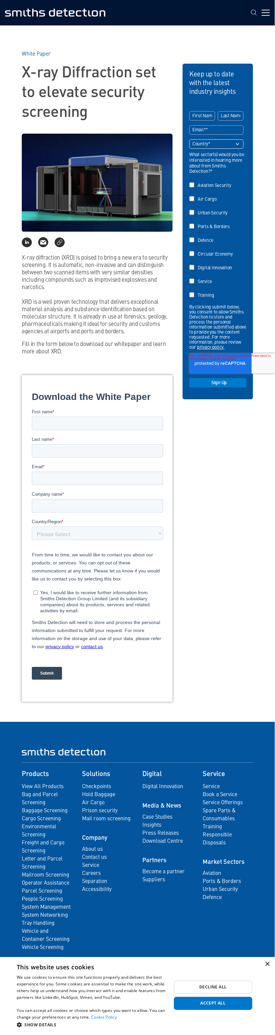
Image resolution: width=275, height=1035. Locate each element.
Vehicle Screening (43, 947)
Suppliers (153, 880)
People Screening (42, 899)
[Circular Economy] (212, 249)
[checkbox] (216, 238)
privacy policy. (210, 347)
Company (95, 838)
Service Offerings (223, 803)
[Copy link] (60, 242)
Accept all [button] (212, 1003)
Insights (151, 825)
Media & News (161, 806)
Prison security (100, 811)
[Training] (203, 290)
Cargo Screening (41, 819)
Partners (154, 860)
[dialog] (137, 995)
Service (90, 865)
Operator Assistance (45, 883)
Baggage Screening (45, 811)
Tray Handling (38, 923)
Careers (91, 873)
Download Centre (162, 841)
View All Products (43, 786)
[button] (94, 1025)
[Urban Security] (210, 208)
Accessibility (97, 889)
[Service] (202, 277)
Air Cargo (93, 803)
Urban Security (220, 889)
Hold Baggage (98, 795)
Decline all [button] (212, 987)
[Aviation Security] (211, 181)
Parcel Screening (42, 891)
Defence (212, 897)
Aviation (212, 873)
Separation (94, 881)
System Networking (45, 915)
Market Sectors (224, 862)
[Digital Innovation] (212, 263)
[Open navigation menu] (266, 13)
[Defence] (203, 235)
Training (212, 827)
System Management (46, 907)
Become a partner (163, 872)
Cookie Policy (104, 1017)
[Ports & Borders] (211, 222)
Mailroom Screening (45, 875)
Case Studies (157, 817)
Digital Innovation (162, 786)
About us (92, 849)
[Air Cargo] (204, 194)
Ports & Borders (222, 881)
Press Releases (160, 833)
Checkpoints (96, 786)
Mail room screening (106, 819)
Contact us (94, 857)
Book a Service (220, 795)
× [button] (267, 964)
